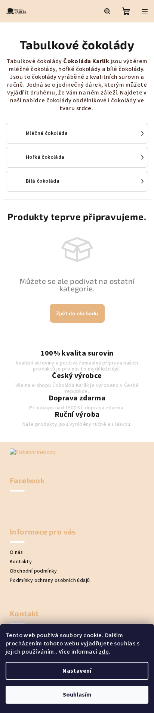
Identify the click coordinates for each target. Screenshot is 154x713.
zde (104, 652)
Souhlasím (77, 695)
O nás (16, 552)
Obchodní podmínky (33, 571)
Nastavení (77, 671)
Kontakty (21, 561)
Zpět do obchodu (77, 313)
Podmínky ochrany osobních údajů (50, 580)
